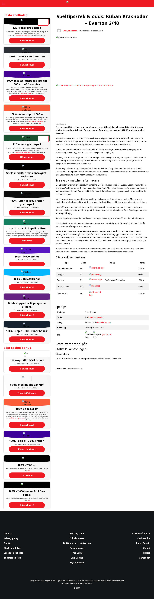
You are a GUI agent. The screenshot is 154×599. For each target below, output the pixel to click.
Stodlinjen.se (19, 35)
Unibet (146, 548)
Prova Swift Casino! (26, 393)
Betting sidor (77, 533)
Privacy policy (11, 538)
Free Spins (77, 552)
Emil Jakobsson (70, 30)
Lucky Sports (143, 543)
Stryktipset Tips (12, 548)
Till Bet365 (27, 240)
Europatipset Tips (13, 552)
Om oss (8, 533)
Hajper (146, 552)
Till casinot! (27, 475)
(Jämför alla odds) (96, 317)
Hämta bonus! (27, 40)
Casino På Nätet (141, 533)
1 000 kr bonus (103, 322)
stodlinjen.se (32, 121)
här (40, 123)
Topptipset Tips (12, 557)
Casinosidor (143, 538)
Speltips (8, 543)
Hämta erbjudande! (26, 449)
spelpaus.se (40, 121)
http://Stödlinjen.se (25, 93)
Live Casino (77, 557)
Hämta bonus (26, 157)
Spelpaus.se (27, 35)
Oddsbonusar (77, 538)
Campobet (144, 557)
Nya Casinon (77, 562)
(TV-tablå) (106, 334)
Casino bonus (77, 548)
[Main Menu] (5, 3)
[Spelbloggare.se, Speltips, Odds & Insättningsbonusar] (77, 3)
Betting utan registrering (77, 543)
